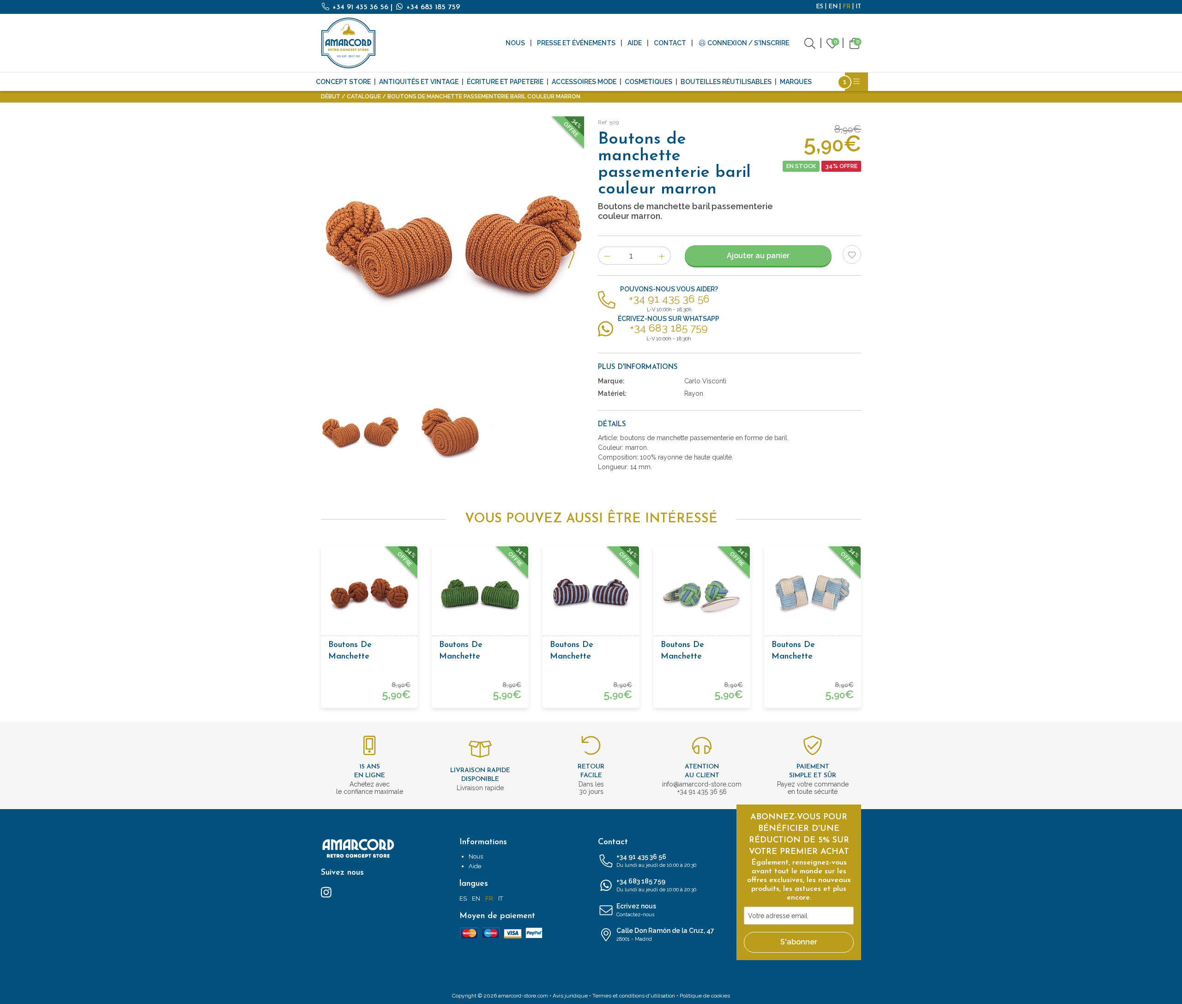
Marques (796, 81)
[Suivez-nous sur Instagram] (326, 892)
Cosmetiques (648, 81)
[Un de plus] (662, 256)
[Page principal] (348, 43)
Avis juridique (570, 995)
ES (819, 7)
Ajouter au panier (758, 255)
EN (833, 7)
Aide (634, 43)
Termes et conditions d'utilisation (633, 995)
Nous (515, 43)
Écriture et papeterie (505, 81)
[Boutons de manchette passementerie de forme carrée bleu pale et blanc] (813, 594)
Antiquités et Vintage (418, 81)
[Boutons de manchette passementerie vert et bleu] (702, 594)
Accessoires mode (584, 81)
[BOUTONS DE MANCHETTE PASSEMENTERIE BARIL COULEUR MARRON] (452, 248)
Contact (670, 43)
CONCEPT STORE (343, 81)
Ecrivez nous (636, 910)
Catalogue (364, 96)
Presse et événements (576, 43)
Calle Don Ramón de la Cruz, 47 (665, 934)
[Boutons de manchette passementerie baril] (480, 594)
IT (858, 7)
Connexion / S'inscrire (747, 43)
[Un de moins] (607, 256)
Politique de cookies (705, 995)
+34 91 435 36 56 (360, 7)
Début (330, 96)
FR (846, 7)
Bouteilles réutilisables (726, 81)
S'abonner (798, 941)
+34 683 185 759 (432, 7)
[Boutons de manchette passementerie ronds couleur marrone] (369, 594)
